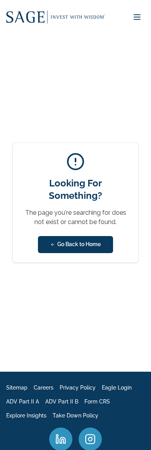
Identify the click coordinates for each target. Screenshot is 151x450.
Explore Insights (26, 415)
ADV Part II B (61, 401)
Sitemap (16, 387)
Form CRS (97, 401)
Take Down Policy (75, 415)
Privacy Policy (78, 387)
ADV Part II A (22, 401)
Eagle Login (117, 387)
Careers (43, 387)
